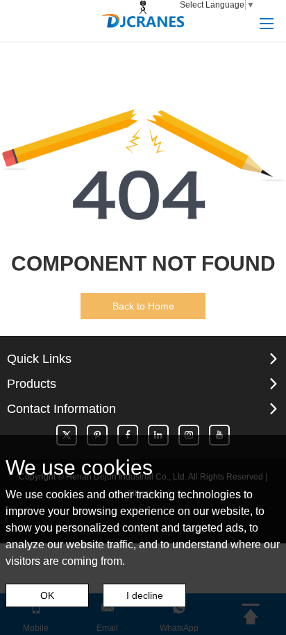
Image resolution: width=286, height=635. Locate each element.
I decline (144, 595)
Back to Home (143, 306)
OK (47, 595)
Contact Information (61, 409)
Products (31, 384)
